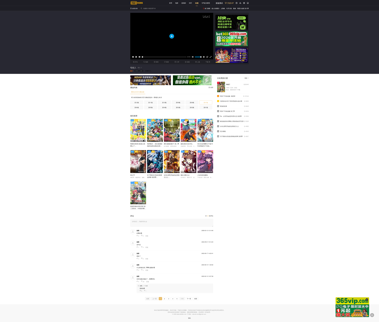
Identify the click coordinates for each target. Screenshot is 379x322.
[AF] (352, 307)
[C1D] (231, 55)
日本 (141, 71)
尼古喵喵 (223, 131)
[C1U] (231, 22)
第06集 (137, 107)
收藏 (187, 62)
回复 (146, 236)
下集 (207, 62)
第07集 (206, 102)
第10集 (164, 102)
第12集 (137, 102)
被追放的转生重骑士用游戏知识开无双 (232, 121)
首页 (170, 3)
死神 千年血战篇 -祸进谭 (227, 96)
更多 (247, 78)
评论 (135, 62)
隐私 (189, 318)
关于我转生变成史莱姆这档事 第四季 (231, 136)
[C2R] (192, 80)
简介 (140, 68)
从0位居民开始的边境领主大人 (229, 126)
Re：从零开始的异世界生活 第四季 (231, 116)
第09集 (178, 102)
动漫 (196, 3)
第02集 (192, 107)
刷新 (166, 62)
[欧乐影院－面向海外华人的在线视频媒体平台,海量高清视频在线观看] (136, 3)
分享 (177, 62)
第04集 (164, 107)
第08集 (192, 102)
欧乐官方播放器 (137, 92)
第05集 (150, 107)
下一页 (189, 299)
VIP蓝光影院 (206, 3)
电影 (176, 3)
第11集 (150, 102)
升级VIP (230, 3)
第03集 (178, 107)
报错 (156, 62)
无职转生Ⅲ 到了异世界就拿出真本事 (231, 101)
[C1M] (231, 38)
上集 (197, 62)
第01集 (206, 107)
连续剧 (183, 3)
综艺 (190, 3)
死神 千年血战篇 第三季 (227, 111)
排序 (211, 87)
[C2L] (150, 80)
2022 (136, 71)
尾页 (195, 299)
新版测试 (219, 3)
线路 (146, 62)
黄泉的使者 (223, 106)
